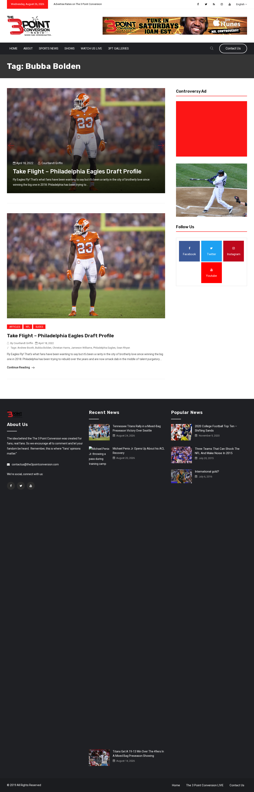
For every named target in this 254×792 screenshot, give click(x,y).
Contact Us (233, 48)
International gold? (207, 471)
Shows (69, 48)
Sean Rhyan (123, 347)
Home (13, 48)
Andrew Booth (25, 347)
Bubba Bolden (43, 347)
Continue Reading (19, 367)
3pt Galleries (118, 48)
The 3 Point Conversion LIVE (204, 785)
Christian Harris (61, 347)
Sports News (48, 48)
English (240, 4)
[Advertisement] (212, 129)
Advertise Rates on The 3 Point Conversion (78, 4)
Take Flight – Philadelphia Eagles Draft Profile (77, 171)
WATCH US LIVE (91, 48)
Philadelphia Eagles (104, 347)
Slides (39, 326)
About (28, 48)
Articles (14, 326)
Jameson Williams (81, 347)
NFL (28, 326)
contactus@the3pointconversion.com (35, 464)
